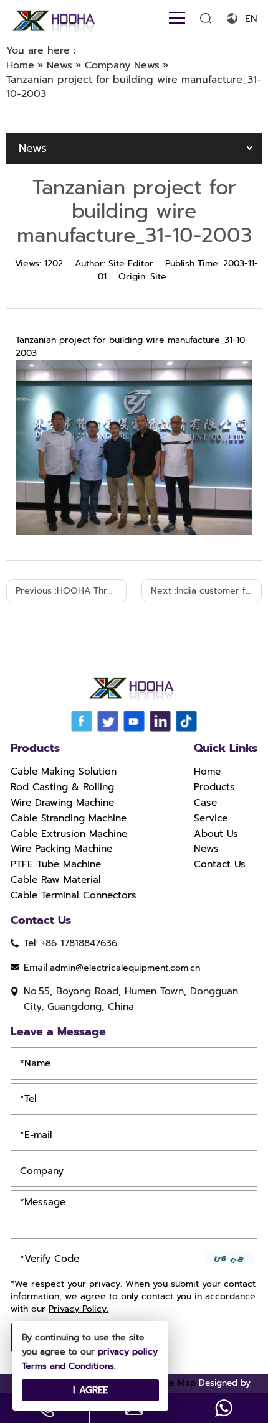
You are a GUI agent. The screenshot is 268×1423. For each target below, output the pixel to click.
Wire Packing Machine (61, 848)
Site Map (177, 1382)
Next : (206, 590)
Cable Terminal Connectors (73, 895)
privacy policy (128, 1351)
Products (214, 787)
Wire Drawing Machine (62, 802)
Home (207, 771)
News (206, 848)
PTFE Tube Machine (56, 864)
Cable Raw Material (56, 879)
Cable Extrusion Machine (69, 833)
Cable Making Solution (64, 771)
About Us (216, 833)
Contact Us (220, 864)
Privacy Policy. (78, 1308)
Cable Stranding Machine (69, 818)
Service (210, 818)
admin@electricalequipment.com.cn (125, 967)
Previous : (71, 590)
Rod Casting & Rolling (62, 787)
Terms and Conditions (68, 1366)
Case (205, 802)
